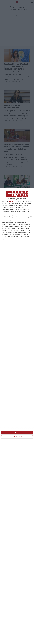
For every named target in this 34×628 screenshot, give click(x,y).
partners (11, 201)
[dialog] (17, 408)
